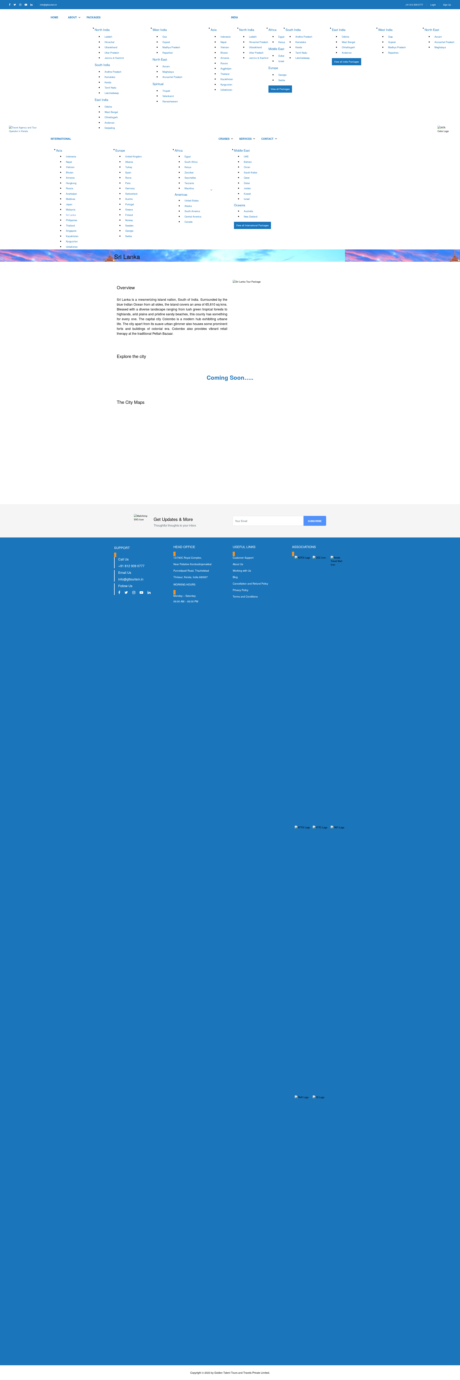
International (61, 138)
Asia (59, 150)
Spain (128, 172)
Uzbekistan (226, 89)
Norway (129, 220)
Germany (130, 188)
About (72, 17)
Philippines (71, 220)
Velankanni (168, 96)
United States (192, 200)
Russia (224, 63)
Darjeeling (110, 128)
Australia (248, 211)
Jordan (247, 188)
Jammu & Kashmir (114, 58)
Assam (166, 66)
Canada (188, 221)
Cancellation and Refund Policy (250, 583)
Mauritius (189, 188)
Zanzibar (189, 172)
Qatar (247, 177)
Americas (181, 194)
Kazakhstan (226, 79)
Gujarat (166, 42)
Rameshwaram (170, 101)
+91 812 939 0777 (414, 4)
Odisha (108, 106)
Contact (267, 138)
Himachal (109, 42)
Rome (128, 177)
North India (246, 29)
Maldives (70, 199)
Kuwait (247, 193)
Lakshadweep (112, 93)
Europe (120, 150)
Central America (193, 216)
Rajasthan (167, 52)
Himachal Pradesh (258, 42)
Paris (128, 183)
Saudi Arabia (250, 172)
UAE (246, 156)
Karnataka (110, 77)
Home (54, 17)
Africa (179, 150)
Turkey (128, 167)
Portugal (129, 204)
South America (192, 211)
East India (338, 29)
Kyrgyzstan (226, 84)
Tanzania (189, 183)
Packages (93, 17)
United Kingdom (133, 156)
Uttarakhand (111, 47)
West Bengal (111, 112)
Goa (164, 36)
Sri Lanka (71, 215)
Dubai (247, 183)
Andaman (109, 122)
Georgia (282, 74)
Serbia (281, 80)
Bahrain (248, 162)
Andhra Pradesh (113, 71)
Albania (129, 162)
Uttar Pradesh (112, 52)
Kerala (108, 82)
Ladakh (108, 36)
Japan (69, 204)
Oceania (239, 205)
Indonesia (225, 36)
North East (432, 29)
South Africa (191, 162)
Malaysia (70, 209)
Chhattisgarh (111, 117)
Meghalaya (168, 71)
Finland (129, 215)
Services (245, 138)
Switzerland (131, 193)
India (234, 17)
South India (293, 29)
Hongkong (71, 183)
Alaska (188, 206)
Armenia (224, 58)
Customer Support (243, 557)
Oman (247, 167)
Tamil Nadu (110, 87)
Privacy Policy (240, 590)
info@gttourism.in (48, 4)
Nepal (223, 42)
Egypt (188, 156)
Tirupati (166, 90)
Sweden (129, 225)
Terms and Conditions (245, 596)
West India (385, 29)
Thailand (224, 74)
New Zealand (250, 216)
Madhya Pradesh (171, 47)
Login (433, 4)
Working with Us (242, 570)
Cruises (223, 138)
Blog (235, 577)
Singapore (71, 230)
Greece (129, 209)
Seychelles (190, 177)
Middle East (242, 150)
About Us (238, 564)
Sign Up (447, 4)
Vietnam (224, 47)
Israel (247, 199)
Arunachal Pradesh (172, 77)
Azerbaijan (225, 68)
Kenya (188, 167)
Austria (129, 199)
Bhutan (224, 52)
